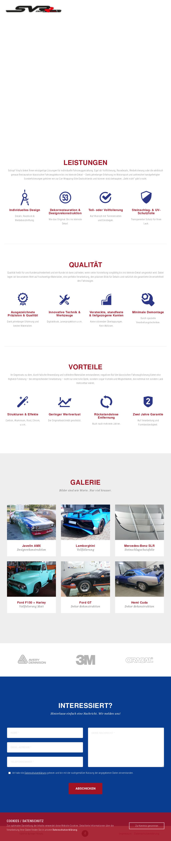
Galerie (139, 8)
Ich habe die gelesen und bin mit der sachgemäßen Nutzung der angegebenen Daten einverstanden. (72, 773)
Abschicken (85, 788)
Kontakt (157, 8)
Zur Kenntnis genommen (146, 825)
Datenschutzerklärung (35, 773)
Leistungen (118, 8)
